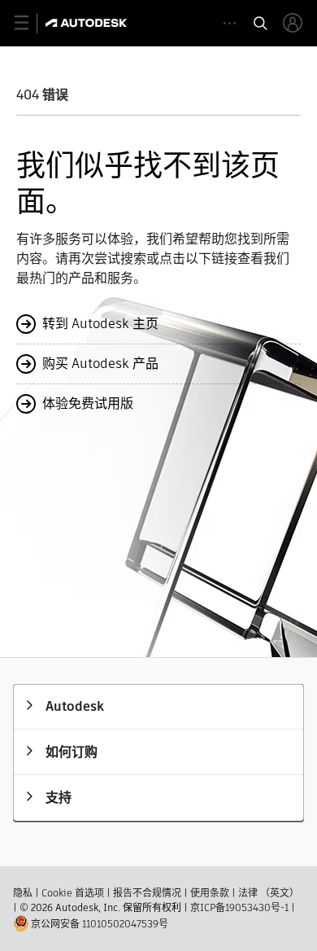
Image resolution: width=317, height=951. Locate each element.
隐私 (23, 893)
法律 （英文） (268, 893)
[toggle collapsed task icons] (229, 23)
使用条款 (209, 893)
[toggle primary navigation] (30, 23)
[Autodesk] (88, 22)
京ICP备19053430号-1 (239, 907)
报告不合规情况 (147, 893)
